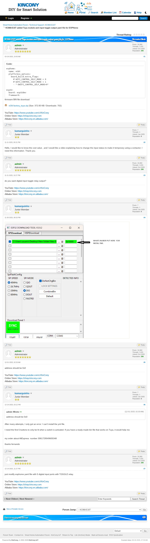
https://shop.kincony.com (30, 116)
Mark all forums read (100, 535)
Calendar (126, 12)
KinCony (14, 540)
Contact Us (19, 535)
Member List (110, 12)
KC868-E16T (50, 25)
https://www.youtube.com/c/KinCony (31, 112)
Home (71, 12)
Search (94, 12)
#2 (144, 142)
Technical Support (36, 25)
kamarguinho (22, 131)
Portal (82, 12)
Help (139, 12)
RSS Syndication (116, 535)
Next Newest (26, 499)
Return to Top (67, 535)
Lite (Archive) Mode (82, 535)
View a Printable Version (14, 509)
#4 (144, 217)
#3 (144, 175)
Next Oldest (12, 499)
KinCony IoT (33, 540)
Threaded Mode (139, 39)
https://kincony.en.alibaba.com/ (33, 119)
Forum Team (8, 535)
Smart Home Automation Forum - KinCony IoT (43, 535)
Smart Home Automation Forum (15, 25)
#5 (144, 362)
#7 (144, 469)
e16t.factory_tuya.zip (18, 105)
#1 (144, 56)
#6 (144, 405)
